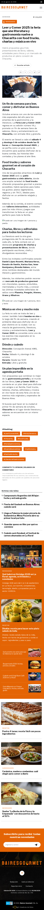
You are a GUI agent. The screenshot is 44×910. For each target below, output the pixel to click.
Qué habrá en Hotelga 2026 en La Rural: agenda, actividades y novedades (19, 576)
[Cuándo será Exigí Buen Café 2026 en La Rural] (35, 676)
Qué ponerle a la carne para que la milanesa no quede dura (14, 653)
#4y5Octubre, (30, 449)
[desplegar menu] (41, 7)
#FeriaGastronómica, (12, 444)
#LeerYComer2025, (11, 433)
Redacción (14, 882)
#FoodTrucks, (23, 439)
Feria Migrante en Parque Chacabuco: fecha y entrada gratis (13, 688)
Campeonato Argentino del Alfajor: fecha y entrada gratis (21, 496)
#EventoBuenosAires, (12, 449)
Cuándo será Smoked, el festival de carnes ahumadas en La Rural (21, 534)
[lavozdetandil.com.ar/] (14, 7)
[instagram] (41, 2)
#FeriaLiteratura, (29, 433)
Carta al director (28, 882)
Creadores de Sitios (26, 907)
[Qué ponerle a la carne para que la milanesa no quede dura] (35, 653)
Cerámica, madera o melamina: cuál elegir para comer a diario (20, 772)
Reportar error (16, 886)
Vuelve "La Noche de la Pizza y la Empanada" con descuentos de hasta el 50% (20, 813)
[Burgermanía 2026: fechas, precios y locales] (35, 664)
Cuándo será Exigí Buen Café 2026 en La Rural (13, 676)
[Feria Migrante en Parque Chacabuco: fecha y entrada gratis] (35, 688)
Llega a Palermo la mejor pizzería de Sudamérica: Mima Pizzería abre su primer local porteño (22, 515)
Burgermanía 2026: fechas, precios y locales (13, 665)
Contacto (29, 886)
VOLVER (38, 17)
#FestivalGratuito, (11, 454)
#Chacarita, (8, 439)
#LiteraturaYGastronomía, (14, 459)
